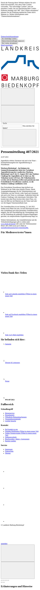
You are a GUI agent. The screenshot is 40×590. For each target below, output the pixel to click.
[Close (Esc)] (2, 580)
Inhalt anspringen (6, 45)
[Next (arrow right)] (4, 582)
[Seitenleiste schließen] (18, 570)
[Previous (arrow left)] (2, 582)
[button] (20, 250)
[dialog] (20, 23)
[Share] (4, 580)
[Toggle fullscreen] (6, 580)
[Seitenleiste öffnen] (18, 113)
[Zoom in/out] (8, 580)
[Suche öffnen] (18, 96)
